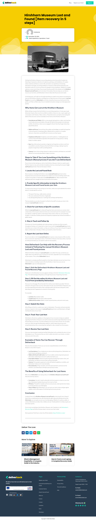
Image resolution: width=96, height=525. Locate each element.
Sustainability (60, 480)
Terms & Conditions (61, 487)
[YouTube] (85, 505)
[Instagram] (80, 505)
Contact (41, 502)
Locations (41, 505)
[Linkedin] (83, 505)
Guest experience (34, 38)
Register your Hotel (78, 2)
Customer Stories (43, 488)
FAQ (58, 490)
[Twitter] (78, 505)
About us (41, 495)
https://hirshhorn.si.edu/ (59, 413)
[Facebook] (76, 505)
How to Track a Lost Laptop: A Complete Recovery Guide (62, 460)
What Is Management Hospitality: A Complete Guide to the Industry (32, 461)
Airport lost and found (44, 492)
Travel (47, 38)
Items (40, 508)
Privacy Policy (60, 483)
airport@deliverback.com (81, 497)
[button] (90, 2)
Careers (40, 498)
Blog (70, 2)
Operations (42, 38)
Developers (41, 512)
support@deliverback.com (81, 489)
